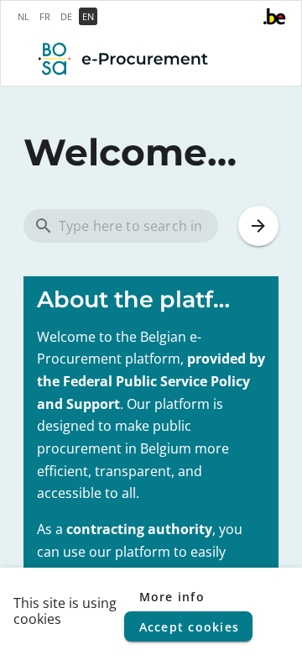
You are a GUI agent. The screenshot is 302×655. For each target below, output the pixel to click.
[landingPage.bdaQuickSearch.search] (258, 226)
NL (23, 16)
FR (44, 16)
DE (66, 16)
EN (88, 16)
